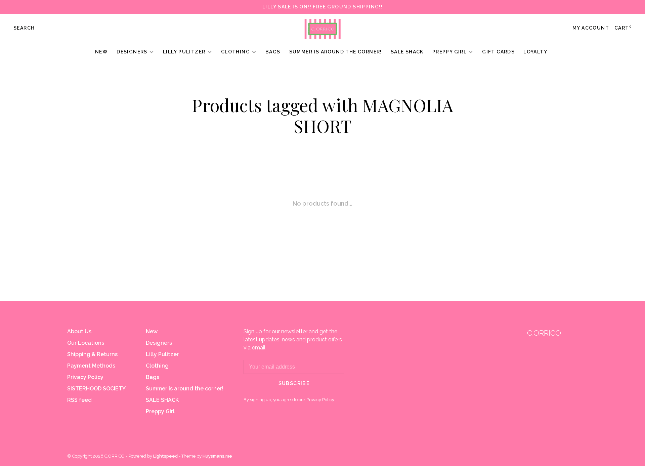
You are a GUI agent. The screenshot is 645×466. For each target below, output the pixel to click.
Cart (623, 28)
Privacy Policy (85, 377)
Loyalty (535, 51)
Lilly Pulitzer (185, 51)
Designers (132, 51)
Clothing (235, 51)
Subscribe (294, 383)
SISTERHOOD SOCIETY (96, 388)
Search (24, 28)
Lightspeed (165, 456)
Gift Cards (498, 51)
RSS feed (79, 400)
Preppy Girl (449, 51)
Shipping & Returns (92, 354)
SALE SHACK (407, 51)
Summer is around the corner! (335, 51)
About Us (79, 331)
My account (590, 28)
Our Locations (85, 343)
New (101, 51)
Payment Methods (91, 366)
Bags (273, 51)
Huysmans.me (217, 456)
